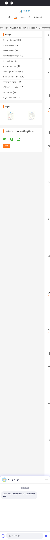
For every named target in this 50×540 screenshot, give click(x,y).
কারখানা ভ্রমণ (37, 17)
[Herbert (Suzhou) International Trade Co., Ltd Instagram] (11, 3)
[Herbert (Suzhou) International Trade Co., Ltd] (25, 11)
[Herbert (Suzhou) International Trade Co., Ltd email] (6, 139)
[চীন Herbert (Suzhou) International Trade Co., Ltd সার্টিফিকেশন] (10, 115)
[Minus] (46, 479)
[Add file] (3, 536)
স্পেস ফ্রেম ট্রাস (8, 45)
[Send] (46, 536)
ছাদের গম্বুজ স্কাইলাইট (11, 71)
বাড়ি (9, 17)
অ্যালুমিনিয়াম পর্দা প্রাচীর (11, 56)
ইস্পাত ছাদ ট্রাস (8, 61)
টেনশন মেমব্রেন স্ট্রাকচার (11, 77)
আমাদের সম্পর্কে (24, 17)
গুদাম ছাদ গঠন (7, 92)
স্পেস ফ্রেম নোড (8, 50)
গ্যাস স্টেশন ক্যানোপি (10, 82)
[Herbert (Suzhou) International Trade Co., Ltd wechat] (20, 139)
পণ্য (15, 17)
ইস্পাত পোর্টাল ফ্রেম (9, 66)
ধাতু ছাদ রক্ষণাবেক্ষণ (9, 97)
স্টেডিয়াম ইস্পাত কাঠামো (11, 87)
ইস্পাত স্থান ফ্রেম (9, 40)
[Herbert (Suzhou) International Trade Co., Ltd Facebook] (6, 3)
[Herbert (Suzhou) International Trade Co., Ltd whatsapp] (13, 139)
